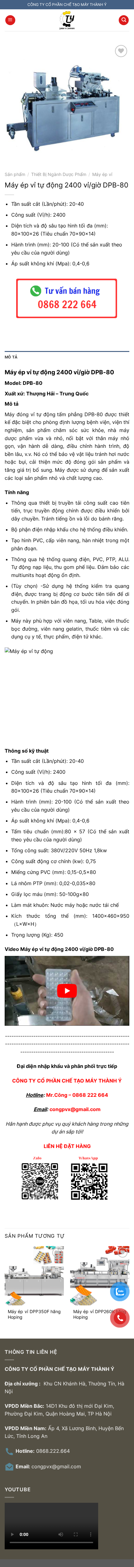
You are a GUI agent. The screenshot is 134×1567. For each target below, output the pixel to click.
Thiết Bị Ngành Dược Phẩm (58, 174)
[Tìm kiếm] (124, 20)
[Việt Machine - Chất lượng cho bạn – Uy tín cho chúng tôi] (67, 20)
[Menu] (10, 20)
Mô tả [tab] (11, 357)
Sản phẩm (15, 174)
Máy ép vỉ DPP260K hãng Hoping (99, 1314)
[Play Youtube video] (67, 991)
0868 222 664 (90, 1095)
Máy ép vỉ (102, 174)
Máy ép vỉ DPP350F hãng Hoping (34, 1314)
